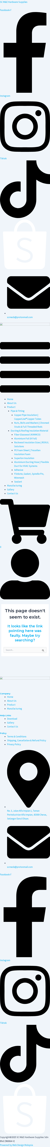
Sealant (18, 481)
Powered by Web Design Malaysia (16, 1145)
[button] (25, 367)
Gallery (10, 489)
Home (10, 399)
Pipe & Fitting (17, 410)
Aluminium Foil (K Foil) (25, 438)
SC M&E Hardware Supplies (13, 2)
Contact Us (12, 493)
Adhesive (18, 469)
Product (11, 407)
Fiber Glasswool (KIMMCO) (27, 434)
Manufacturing (14, 485)
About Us (11, 403)
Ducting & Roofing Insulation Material (29, 430)
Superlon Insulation (24, 458)
